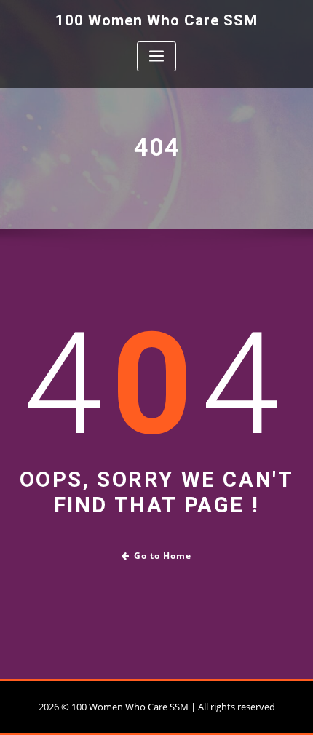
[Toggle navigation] (156, 56)
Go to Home (162, 555)
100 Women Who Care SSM (156, 20)
